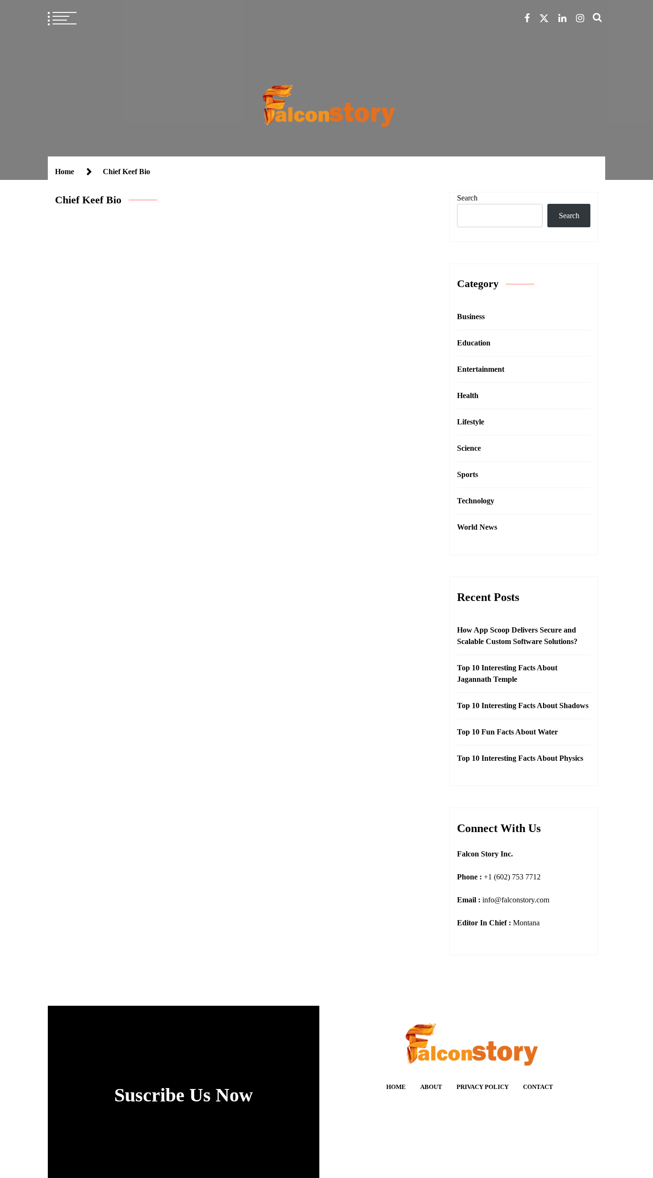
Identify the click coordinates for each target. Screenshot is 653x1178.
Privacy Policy (483, 1087)
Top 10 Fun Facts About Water (507, 732)
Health (468, 395)
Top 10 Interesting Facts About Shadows (522, 705)
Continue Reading (314, 434)
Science (469, 448)
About (431, 1087)
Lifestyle (470, 422)
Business (312, 312)
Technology (475, 501)
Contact (538, 1087)
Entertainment (480, 369)
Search (467, 198)
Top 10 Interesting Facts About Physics (520, 758)
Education (473, 343)
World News (477, 527)
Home (396, 1087)
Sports (467, 474)
